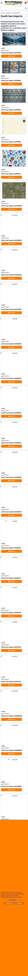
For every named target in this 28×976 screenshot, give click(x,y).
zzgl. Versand (5, 50)
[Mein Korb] (25, 3)
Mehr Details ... (13, 899)
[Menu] (1, 3)
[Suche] (25, 8)
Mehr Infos (11, 56)
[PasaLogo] (14, 3)
